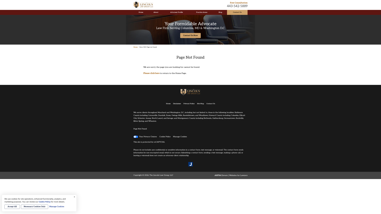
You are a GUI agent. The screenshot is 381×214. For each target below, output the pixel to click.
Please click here (151, 73)
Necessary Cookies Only (34, 207)
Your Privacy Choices (148, 137)
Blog (220, 12)
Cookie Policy (165, 137)
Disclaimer (177, 104)
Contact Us (237, 12)
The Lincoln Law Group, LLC (161, 175)
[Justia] (190, 164)
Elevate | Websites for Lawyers (231, 175)
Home (141, 12)
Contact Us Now (190, 35)
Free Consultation (239, 3)
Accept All (12, 207)
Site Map (200, 104)
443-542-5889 (237, 6)
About (155, 12)
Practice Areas (201, 12)
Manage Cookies (180, 137)
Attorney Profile (176, 12)
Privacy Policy (189, 104)
